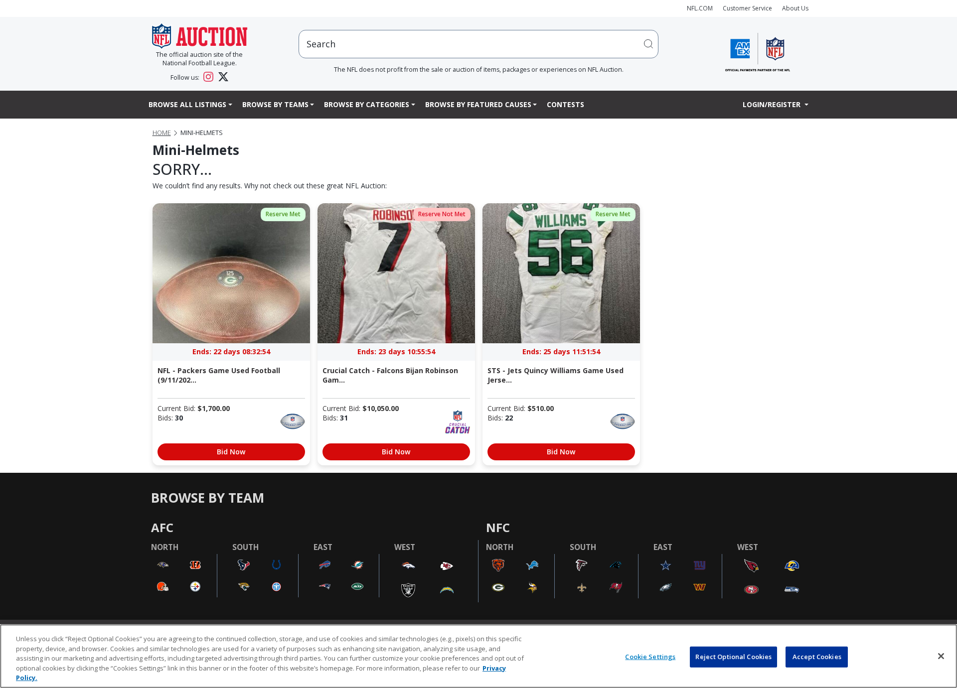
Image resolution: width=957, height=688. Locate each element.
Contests (565, 104)
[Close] (941, 656)
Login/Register (772, 104)
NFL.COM (700, 8)
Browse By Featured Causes (478, 104)
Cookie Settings (650, 656)
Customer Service (747, 8)
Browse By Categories (366, 104)
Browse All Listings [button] (187, 104)
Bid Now (231, 451)
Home (162, 133)
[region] (478, 656)
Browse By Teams (275, 104)
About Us (795, 8)
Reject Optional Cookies (733, 656)
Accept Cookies (817, 656)
